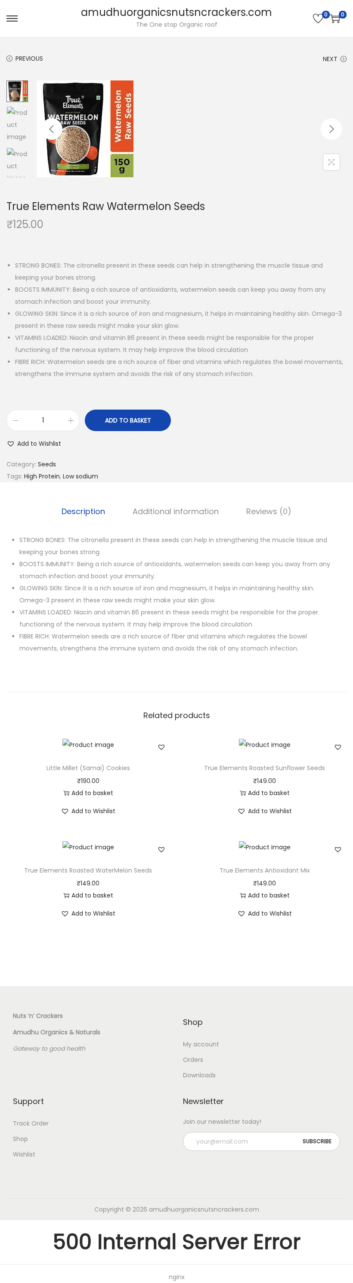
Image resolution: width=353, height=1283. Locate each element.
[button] (33, 444)
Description (83, 511)
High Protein (42, 476)
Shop (20, 1139)
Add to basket (128, 420)
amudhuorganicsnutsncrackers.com (176, 12)
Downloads (199, 1075)
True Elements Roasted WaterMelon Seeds (88, 870)
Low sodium (80, 476)
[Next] (331, 129)
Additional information (176, 511)
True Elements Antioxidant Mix (265, 870)
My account (201, 1044)
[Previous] (51, 129)
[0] (318, 18)
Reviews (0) (268, 511)
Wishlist (24, 1154)
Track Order (31, 1123)
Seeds (47, 464)
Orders (193, 1059)
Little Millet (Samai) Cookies (88, 768)
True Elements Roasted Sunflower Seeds (264, 768)
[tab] (83, 512)
